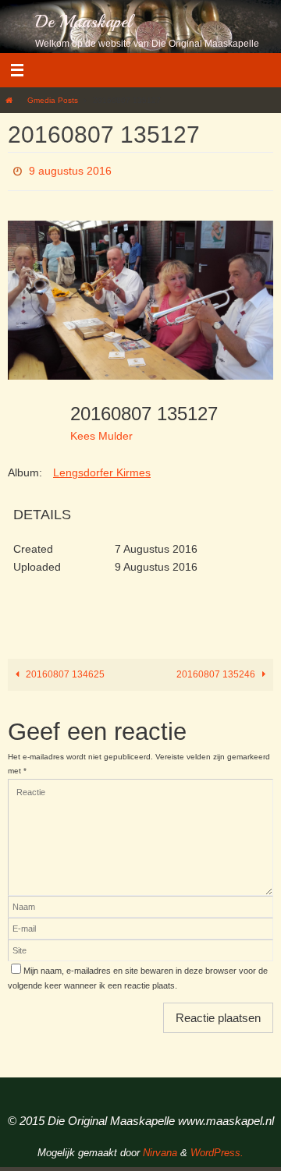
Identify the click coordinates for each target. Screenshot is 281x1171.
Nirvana (160, 1148)
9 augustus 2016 (70, 169)
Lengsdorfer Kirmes (102, 468)
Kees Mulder (101, 431)
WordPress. (217, 1148)
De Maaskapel (83, 22)
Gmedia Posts (52, 100)
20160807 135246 (217, 669)
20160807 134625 (64, 669)
